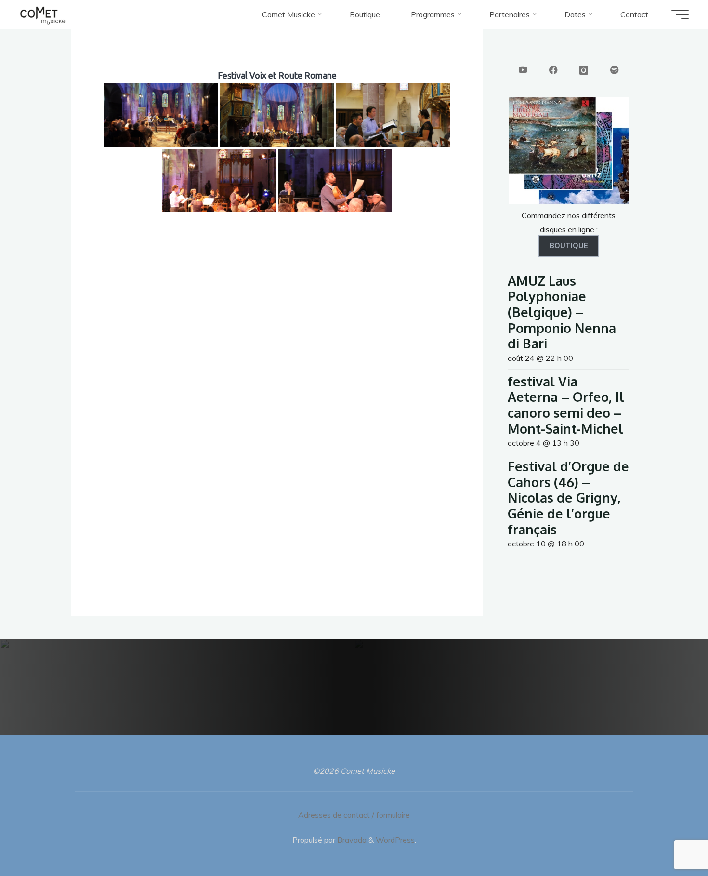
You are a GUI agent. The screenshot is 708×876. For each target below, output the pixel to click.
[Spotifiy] (614, 71)
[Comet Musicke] (42, 14)
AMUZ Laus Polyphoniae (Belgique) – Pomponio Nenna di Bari (562, 312)
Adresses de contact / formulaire (354, 815)
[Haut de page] (670, 838)
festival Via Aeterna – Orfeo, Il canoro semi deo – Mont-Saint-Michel (566, 405)
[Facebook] (553, 71)
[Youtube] (523, 71)
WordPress (395, 840)
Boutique (569, 245)
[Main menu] (680, 14)
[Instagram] (584, 71)
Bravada (351, 840)
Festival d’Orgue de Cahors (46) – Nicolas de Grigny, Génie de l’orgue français (568, 497)
